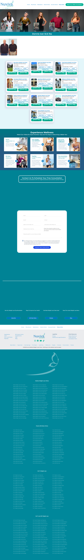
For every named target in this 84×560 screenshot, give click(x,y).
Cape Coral (19, 345)
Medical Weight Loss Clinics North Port (19, 409)
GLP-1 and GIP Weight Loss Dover (58, 520)
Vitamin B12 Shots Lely (56, 463)
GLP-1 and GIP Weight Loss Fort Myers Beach (40, 539)
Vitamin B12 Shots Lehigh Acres (57, 449)
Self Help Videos (32, 318)
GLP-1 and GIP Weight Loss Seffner (39, 544)
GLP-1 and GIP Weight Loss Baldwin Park (20, 541)
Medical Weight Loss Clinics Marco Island (59, 416)
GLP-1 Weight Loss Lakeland (57, 487)
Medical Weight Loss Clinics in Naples (19, 393)
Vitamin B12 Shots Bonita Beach (38, 438)
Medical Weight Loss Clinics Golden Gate (39, 391)
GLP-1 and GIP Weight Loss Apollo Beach (59, 535)
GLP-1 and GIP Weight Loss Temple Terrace (40, 525)
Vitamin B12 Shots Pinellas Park (38, 431)
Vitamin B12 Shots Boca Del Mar (38, 456)
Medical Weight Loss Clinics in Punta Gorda (20, 398)
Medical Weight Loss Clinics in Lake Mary (20, 391)
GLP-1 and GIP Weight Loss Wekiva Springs (59, 525)
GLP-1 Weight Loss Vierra (56, 504)
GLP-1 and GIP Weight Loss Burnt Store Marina (41, 553)
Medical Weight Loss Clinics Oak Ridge (19, 407)
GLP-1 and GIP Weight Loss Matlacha (39, 551)
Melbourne (47, 345)
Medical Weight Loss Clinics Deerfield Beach (59, 386)
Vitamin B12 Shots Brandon (17, 447)
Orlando (59, 345)
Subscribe (13, 318)
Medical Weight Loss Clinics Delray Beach (59, 388)
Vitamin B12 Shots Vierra (56, 459)
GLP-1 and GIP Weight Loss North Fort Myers (40, 548)
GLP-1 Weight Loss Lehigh (56, 492)
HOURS (24, 68)
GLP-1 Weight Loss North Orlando (19, 487)
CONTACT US (21, 70)
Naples (53, 345)
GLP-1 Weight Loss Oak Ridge (18, 497)
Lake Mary (41, 345)
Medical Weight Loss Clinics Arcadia (19, 384)
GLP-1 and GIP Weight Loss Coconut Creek (20, 546)
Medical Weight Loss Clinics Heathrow (39, 397)
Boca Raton (12, 345)
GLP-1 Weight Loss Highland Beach (58, 499)
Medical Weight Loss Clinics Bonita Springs (40, 402)
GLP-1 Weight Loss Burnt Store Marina (39, 508)
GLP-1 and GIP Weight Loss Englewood (39, 520)
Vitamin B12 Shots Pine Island (38, 459)
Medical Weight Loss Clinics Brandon (19, 402)
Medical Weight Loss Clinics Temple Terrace (40, 390)
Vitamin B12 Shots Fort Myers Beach (39, 449)
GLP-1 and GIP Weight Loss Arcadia (19, 520)
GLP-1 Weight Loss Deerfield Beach (58, 476)
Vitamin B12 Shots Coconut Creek (19, 456)
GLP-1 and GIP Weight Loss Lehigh (58, 537)
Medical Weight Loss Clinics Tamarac (19, 416)
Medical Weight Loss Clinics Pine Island (39, 414)
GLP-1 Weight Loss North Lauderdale (19, 504)
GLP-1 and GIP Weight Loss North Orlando (20, 532)
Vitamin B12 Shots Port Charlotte (18, 445)
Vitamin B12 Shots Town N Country (38, 433)
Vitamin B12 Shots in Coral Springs (58, 452)
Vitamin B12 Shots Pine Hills (18, 449)
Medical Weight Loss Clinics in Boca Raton (20, 386)
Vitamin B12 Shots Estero (37, 445)
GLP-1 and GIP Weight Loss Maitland (58, 527)
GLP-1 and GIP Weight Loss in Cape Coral (40, 541)
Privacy (54, 336)
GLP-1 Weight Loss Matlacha (37, 506)
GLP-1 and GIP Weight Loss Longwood (39, 534)
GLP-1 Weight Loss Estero (37, 490)
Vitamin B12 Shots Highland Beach (58, 454)
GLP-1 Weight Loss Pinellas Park (38, 476)
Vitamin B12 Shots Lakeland (57, 442)
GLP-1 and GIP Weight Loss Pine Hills (19, 539)
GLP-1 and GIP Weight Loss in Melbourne (59, 541)
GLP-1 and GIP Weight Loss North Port (19, 544)
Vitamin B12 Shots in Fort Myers (18, 435)
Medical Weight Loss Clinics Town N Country (40, 388)
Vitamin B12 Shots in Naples (18, 438)
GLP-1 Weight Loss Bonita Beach (38, 483)
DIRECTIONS (17, 68)
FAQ (16, 337)
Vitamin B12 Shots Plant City (57, 438)
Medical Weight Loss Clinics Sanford (39, 395)
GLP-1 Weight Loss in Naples (18, 483)
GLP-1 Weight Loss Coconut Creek (19, 501)
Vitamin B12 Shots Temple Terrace (38, 435)
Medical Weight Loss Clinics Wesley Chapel (59, 395)
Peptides (6, 338)
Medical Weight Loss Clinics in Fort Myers (20, 390)
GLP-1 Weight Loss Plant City (57, 483)
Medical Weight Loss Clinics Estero (38, 400)
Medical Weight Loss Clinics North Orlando (20, 397)
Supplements (18, 335)
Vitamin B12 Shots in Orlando (18, 440)
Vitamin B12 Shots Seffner (37, 454)
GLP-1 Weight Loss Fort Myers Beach (39, 494)
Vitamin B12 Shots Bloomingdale (38, 452)
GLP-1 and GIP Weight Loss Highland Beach (59, 544)
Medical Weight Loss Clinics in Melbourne (59, 405)
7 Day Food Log (72, 337)
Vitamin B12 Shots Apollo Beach (57, 445)
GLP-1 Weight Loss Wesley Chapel (58, 485)
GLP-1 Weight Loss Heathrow (38, 487)
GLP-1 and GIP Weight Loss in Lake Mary (20, 527)
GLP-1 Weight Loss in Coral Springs (58, 497)
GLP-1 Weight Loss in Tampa (18, 478)
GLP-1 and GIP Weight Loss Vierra (58, 549)
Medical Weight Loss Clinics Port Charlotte (20, 400)
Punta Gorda (66, 345)
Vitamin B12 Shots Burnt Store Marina (39, 463)
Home (28, 4)
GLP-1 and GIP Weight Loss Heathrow (39, 532)
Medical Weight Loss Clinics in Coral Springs (59, 407)
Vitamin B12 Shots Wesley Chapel (58, 440)
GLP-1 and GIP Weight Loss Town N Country (40, 523)
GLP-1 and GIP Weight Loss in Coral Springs (59, 542)
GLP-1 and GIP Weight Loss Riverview (58, 534)
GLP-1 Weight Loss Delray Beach (57, 478)
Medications (40, 4)
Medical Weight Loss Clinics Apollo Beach (59, 400)
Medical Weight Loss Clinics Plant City (58, 393)
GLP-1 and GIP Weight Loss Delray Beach (59, 523)
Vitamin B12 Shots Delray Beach (57, 433)
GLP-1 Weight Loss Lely (56, 508)
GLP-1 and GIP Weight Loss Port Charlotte (20, 535)
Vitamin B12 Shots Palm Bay (57, 456)
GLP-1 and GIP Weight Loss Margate (19, 548)
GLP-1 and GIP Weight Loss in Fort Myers (20, 525)
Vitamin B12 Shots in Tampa (18, 433)
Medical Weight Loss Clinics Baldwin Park (20, 405)
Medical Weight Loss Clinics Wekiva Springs (59, 390)
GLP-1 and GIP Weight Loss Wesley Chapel (59, 530)
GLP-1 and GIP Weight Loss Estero (38, 535)
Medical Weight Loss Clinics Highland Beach (59, 409)
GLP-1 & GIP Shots (8, 337)
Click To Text (23, 73)
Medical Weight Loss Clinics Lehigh (58, 402)
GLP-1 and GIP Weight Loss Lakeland (58, 532)
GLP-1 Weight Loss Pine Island (38, 504)
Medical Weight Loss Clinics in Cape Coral (40, 405)
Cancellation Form (73, 338)
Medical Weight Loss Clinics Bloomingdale (40, 407)
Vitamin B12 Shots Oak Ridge (18, 452)
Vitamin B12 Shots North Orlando (18, 442)
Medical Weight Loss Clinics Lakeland (58, 397)
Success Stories (54, 4)
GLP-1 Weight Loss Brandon (18, 492)
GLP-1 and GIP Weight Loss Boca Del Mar (40, 546)
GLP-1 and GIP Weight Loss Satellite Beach (59, 548)
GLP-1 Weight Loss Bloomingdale (38, 497)
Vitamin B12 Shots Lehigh (56, 447)
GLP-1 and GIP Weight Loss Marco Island (59, 551)
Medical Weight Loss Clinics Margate (19, 412)
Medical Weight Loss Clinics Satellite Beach (59, 412)
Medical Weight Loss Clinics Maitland (58, 391)
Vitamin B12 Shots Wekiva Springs (58, 435)
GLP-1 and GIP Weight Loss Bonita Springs (40, 537)
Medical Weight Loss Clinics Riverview (58, 398)
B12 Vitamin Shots (19, 334)
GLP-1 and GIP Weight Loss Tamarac (19, 551)
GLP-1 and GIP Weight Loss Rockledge (19, 553)
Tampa (72, 345)
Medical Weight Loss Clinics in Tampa (19, 388)
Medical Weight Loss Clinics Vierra (58, 414)
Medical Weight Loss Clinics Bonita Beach (40, 393)
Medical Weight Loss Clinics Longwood (39, 398)
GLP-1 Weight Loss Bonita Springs (38, 492)
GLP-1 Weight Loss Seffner (37, 499)
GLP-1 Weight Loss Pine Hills (18, 494)
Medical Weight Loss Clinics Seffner (39, 409)
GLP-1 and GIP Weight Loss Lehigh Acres (59, 539)
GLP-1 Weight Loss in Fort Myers (18, 480)
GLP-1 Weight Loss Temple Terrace (38, 480)
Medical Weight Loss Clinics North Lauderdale (21, 414)
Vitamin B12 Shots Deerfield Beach (58, 431)
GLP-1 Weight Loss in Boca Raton (18, 476)
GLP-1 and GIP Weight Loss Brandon (19, 537)
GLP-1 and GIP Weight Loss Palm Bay (58, 546)
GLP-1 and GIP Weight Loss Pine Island (39, 549)
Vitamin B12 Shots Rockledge (18, 463)
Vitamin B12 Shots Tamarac (17, 461)
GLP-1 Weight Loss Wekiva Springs (58, 480)
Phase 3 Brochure (73, 336)
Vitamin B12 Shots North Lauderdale (19, 459)
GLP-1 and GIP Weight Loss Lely (57, 553)
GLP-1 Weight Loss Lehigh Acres (57, 494)
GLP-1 (5, 335)
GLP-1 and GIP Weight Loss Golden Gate (39, 527)
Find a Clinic (61, 4)
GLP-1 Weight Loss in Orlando (18, 485)
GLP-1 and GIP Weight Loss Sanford (39, 530)
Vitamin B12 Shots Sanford (37, 440)
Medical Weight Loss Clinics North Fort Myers (40, 412)
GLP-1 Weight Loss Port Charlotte (18, 490)
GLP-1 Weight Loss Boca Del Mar (38, 501)
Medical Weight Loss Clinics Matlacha (39, 416)
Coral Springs (27, 345)
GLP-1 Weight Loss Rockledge (18, 508)
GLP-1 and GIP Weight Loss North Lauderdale (21, 549)
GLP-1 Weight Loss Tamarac (18, 506)
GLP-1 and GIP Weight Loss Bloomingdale (40, 542)
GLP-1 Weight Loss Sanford (37, 485)
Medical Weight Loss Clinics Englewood (39, 384)
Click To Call (12, 73)
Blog (71, 318)
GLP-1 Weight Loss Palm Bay (57, 501)
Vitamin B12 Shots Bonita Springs (38, 447)
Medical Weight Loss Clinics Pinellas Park (40, 386)
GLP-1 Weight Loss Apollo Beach (57, 490)
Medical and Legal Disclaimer (59, 337)
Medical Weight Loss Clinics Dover (58, 384)
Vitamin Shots (47, 4)
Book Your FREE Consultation (74, 4)
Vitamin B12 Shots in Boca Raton (18, 431)
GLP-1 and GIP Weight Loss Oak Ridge (19, 542)
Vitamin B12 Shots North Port (18, 454)
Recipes (51, 318)
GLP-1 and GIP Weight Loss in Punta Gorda (20, 534)
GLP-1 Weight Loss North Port (18, 499)
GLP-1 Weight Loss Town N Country (39, 478)
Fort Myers (34, 345)
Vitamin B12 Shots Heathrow (37, 442)
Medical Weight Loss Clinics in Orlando (19, 395)
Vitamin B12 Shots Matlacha (37, 461)
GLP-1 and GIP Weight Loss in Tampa (19, 523)
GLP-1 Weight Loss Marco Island (57, 506)
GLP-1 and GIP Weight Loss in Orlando (19, 530)
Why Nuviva (33, 4)
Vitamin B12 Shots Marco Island (57, 461)
